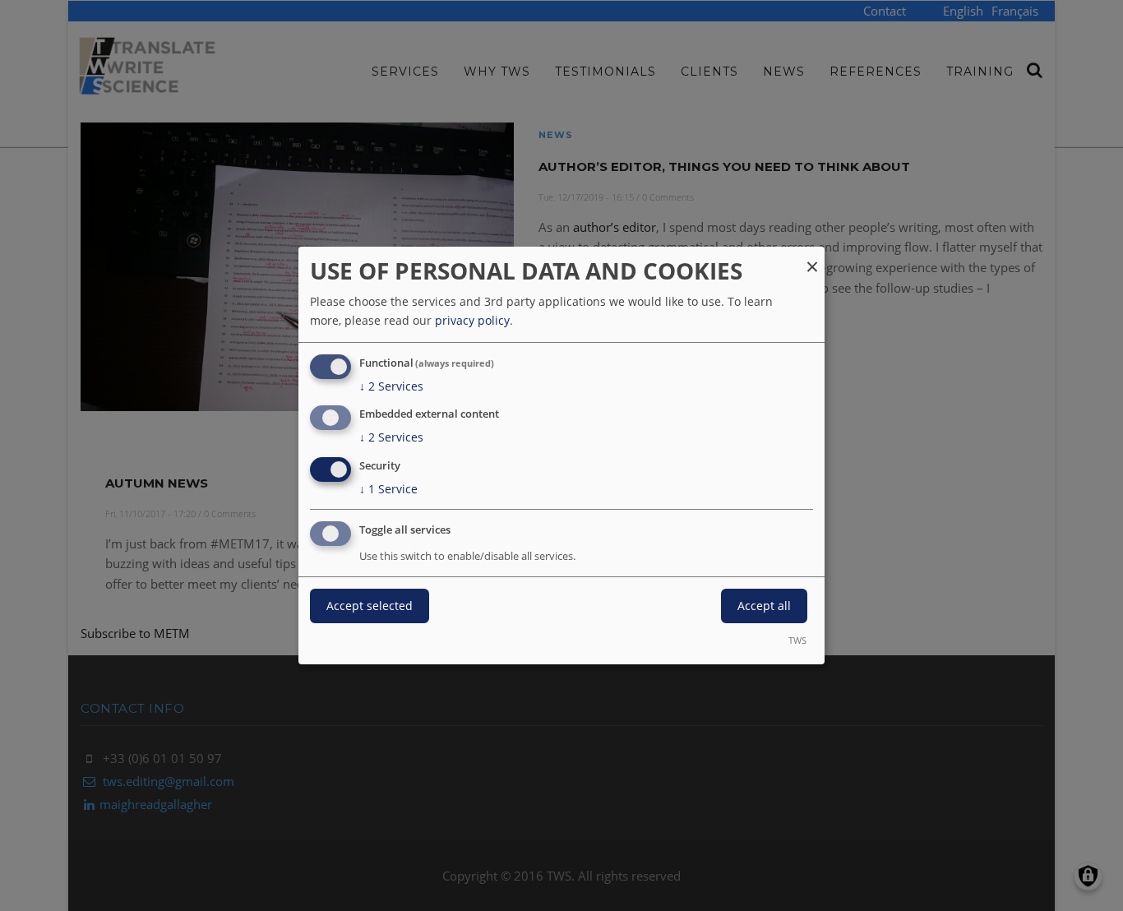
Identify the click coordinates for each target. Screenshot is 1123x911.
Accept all (764, 605)
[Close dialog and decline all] (812, 257)
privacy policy (472, 320)
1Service (388, 489)
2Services (391, 386)
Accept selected (369, 605)
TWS (797, 640)
